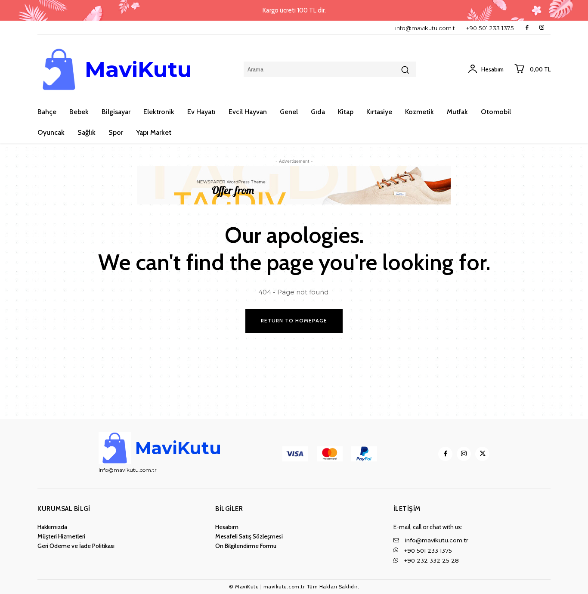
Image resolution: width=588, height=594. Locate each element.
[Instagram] (542, 28)
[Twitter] (482, 454)
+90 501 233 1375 (490, 28)
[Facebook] (527, 28)
